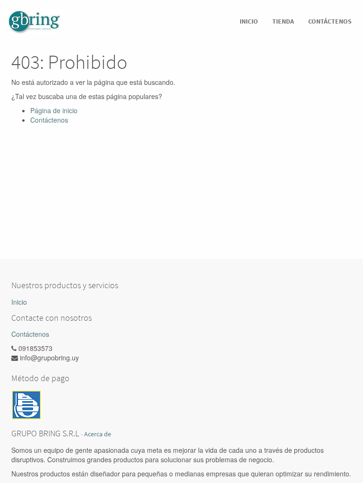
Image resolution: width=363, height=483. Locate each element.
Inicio (19, 302)
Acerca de (97, 434)
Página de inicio (54, 110)
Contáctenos (49, 120)
